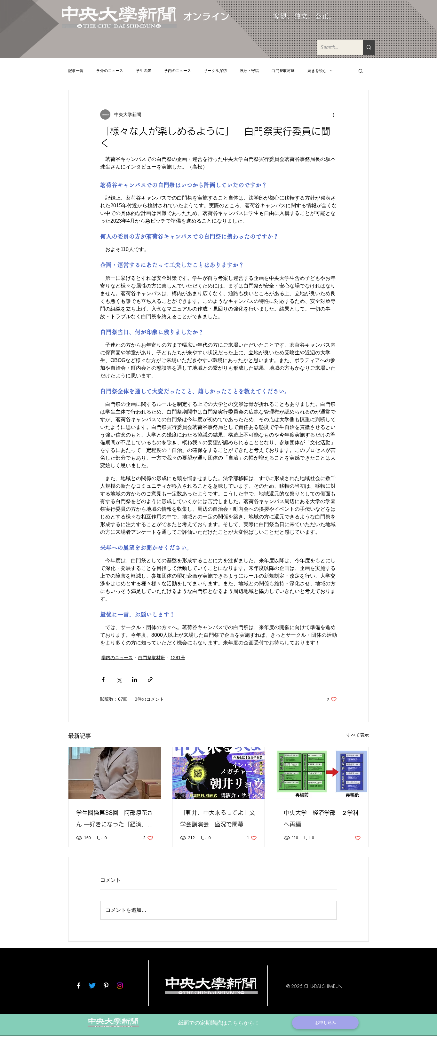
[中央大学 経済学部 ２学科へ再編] (322, 773)
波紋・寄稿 (249, 70)
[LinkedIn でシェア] (134, 679)
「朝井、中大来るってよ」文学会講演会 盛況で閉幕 (217, 818)
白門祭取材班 (283, 70)
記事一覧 (75, 70)
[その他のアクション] (333, 114)
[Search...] (369, 47)
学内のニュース (177, 70)
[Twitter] (92, 986)
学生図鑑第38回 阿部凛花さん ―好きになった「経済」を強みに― (114, 820)
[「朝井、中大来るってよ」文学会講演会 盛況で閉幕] (218, 773)
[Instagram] (120, 986)
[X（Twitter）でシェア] (119, 679)
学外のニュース (109, 70)
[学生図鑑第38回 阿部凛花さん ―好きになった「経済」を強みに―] (114, 773)
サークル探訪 (215, 70)
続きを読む (317, 70)
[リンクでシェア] (150, 679)
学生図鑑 (143, 70)
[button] (361, 70)
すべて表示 (357, 734)
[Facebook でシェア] (103, 679)
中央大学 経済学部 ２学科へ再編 (321, 818)
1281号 (178, 657)
